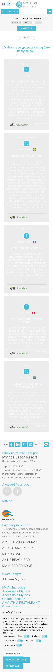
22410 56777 (14, 470)
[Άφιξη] (15, 22)
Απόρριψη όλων (13, 654)
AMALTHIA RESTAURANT (21, 542)
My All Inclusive (13, 587)
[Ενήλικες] (38, 22)
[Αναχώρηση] (27, 22)
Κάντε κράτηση (10, 11)
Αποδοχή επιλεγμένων (16, 660)
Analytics (36, 636)
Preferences (10, 640)
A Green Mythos (14, 579)
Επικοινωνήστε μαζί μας (20, 453)
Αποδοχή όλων (13, 666)
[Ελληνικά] (8, 4)
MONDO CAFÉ (12, 554)
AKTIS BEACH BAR (16, 560)
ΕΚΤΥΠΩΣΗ (39, 444)
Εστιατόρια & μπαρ (16, 525)
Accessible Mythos (16, 591)
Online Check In (13, 599)
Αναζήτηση (26, 28)
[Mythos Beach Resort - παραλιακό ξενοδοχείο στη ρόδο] (26, 4)
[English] (3, 4)
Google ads (9, 645)
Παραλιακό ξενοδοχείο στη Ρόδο (18, 461)
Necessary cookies (13, 636)
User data (29, 640)
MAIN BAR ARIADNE (17, 566)
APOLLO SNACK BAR (17, 548)
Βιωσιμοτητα (12, 574)
